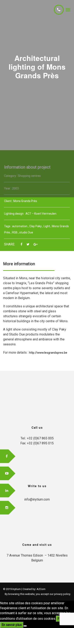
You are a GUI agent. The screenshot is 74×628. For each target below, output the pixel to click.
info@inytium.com (37, 499)
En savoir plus (12, 625)
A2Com (41, 589)
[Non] (25, 626)
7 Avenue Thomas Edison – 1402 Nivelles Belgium (37, 557)
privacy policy (62, 594)
